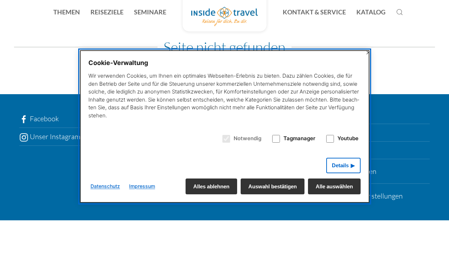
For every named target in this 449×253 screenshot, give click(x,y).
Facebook (43, 118)
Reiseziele (107, 12)
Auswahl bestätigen (272, 186)
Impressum (142, 186)
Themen (66, 12)
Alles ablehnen (211, 186)
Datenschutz (105, 186)
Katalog (371, 12)
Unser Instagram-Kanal (64, 136)
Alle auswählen (334, 186)
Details (340, 165)
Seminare (150, 12)
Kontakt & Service (314, 12)
